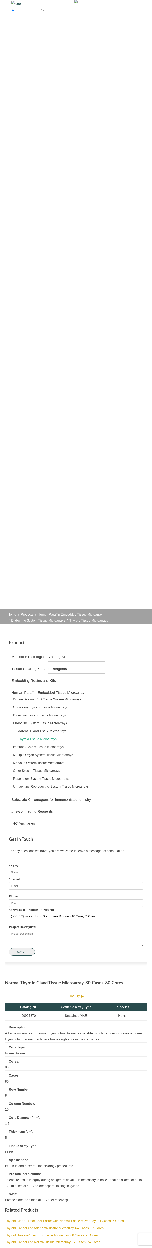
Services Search (56, 10)
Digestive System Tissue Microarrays (39, 715)
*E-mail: (15, 879)
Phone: (14, 896)
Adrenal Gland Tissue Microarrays (42, 731)
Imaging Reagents (32, 811)
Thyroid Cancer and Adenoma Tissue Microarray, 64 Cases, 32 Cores (54, 1228)
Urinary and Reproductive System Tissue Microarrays (51, 786)
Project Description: (22, 927)
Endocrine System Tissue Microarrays (38, 620)
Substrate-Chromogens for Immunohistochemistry (51, 800)
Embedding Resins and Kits (33, 681)
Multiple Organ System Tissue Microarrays (43, 755)
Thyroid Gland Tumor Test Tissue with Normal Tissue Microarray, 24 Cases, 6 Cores (64, 1221)
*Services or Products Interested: (31, 909)
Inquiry (75, 996)
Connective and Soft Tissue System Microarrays (47, 699)
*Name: (14, 866)
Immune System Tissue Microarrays (38, 747)
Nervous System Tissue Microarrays (38, 762)
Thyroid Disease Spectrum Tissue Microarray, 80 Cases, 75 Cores (52, 1235)
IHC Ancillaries (23, 823)
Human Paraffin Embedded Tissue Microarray (70, 614)
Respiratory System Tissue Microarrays (41, 778)
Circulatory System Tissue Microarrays (40, 707)
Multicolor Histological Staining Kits (39, 657)
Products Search (27, 10)
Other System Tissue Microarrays (36, 770)
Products (27, 614)
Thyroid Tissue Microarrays (88, 620)
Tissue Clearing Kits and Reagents (39, 669)
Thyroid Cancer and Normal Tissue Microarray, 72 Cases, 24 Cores (52, 1242)
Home (12, 614)
